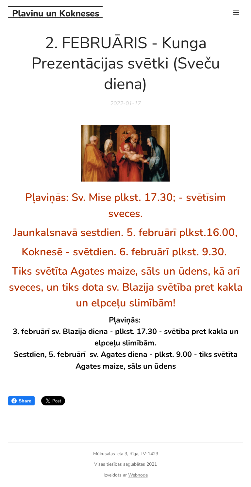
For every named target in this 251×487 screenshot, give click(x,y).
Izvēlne (236, 12)
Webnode (138, 475)
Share (25, 400)
